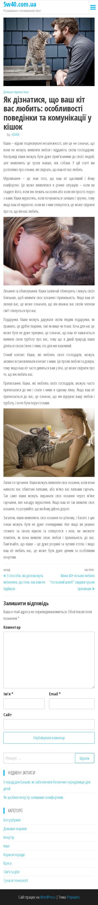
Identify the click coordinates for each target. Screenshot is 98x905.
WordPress (48, 897)
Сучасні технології (15, 880)
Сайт (7, 714)
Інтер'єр (8, 837)
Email (55, 694)
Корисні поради (14, 854)
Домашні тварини (13, 92)
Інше (26, 92)
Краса (7, 863)
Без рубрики (12, 820)
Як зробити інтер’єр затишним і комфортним (33, 797)
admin (15, 134)
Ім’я (8, 694)
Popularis (73, 897)
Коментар (12, 627)
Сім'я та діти (11, 871)
